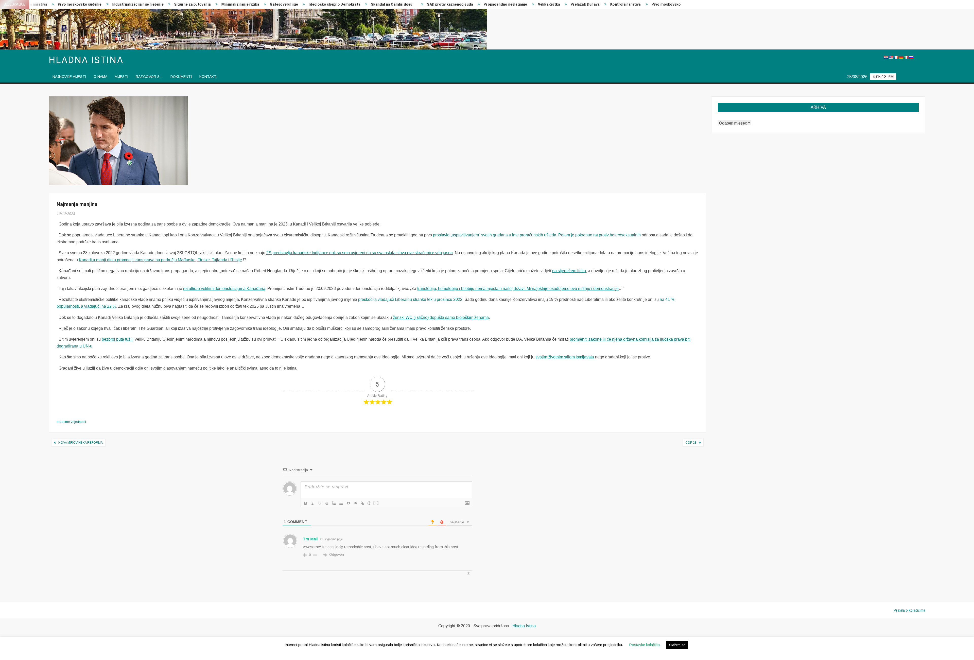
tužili (129, 339)
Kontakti (208, 77)
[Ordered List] (334, 503)
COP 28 (691, 442)
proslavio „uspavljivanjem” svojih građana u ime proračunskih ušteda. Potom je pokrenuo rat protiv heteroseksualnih (537, 235)
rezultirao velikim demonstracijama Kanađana (224, 288)
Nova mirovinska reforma (80, 442)
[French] (896, 57)
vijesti (121, 77)
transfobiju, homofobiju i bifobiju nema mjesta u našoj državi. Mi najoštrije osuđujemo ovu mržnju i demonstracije (518, 288)
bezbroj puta (113, 339)
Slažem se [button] (677, 645)
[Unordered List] (341, 503)
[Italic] (312, 503)
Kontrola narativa (577, 4)
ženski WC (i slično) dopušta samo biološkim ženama (441, 317)
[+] (376, 503)
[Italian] (906, 57)
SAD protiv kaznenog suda (401, 4)
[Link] (362, 503)
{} (369, 503)
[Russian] (911, 57)
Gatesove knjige (235, 4)
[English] (891, 57)
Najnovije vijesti (69, 77)
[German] (901, 57)
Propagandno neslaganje (456, 4)
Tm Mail (310, 539)
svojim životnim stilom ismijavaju (564, 357)
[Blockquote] (348, 503)
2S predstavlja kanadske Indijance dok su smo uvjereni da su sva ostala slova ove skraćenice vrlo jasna (359, 253)
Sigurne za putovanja (144, 4)
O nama (100, 77)
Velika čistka (500, 4)
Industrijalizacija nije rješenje (89, 4)
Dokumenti (181, 77)
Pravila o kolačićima (909, 610)
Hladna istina (86, 60)
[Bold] (305, 503)
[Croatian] (885, 57)
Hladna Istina (524, 626)
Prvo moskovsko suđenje (624, 4)
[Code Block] (355, 503)
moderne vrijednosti (71, 422)
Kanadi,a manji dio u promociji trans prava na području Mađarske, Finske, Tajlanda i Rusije (160, 260)
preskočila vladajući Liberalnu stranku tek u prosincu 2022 (410, 299)
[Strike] (327, 503)
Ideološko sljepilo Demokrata (286, 4)
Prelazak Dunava (536, 4)
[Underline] (319, 503)
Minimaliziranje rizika (192, 4)
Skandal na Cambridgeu (343, 4)
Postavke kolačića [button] (644, 644)
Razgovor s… (149, 77)
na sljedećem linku (569, 271)
